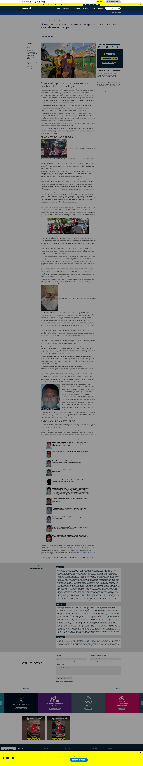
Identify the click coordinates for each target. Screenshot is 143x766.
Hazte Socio (100, 1)
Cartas (93, 8)
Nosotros (100, 8)
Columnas (85, 8)
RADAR (58, 8)
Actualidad (77, 8)
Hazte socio (78, 759)
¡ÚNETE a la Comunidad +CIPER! (91, 4)
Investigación (67, 8)
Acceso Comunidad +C (113, 1)
